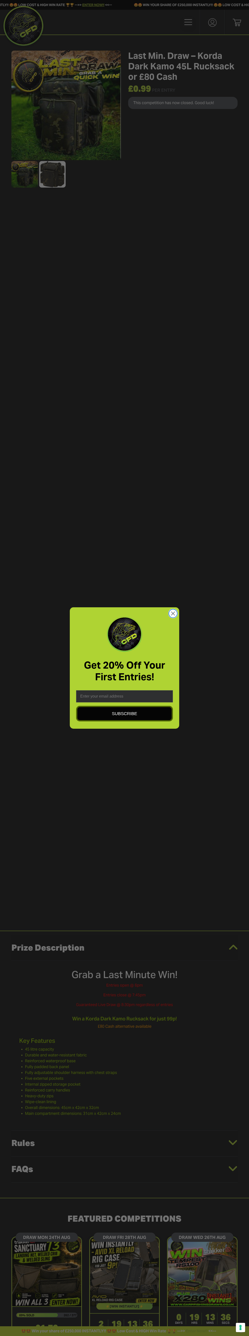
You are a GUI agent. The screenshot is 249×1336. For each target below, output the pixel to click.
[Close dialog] (173, 613)
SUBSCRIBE (124, 713)
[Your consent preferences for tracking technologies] (240, 1327)
